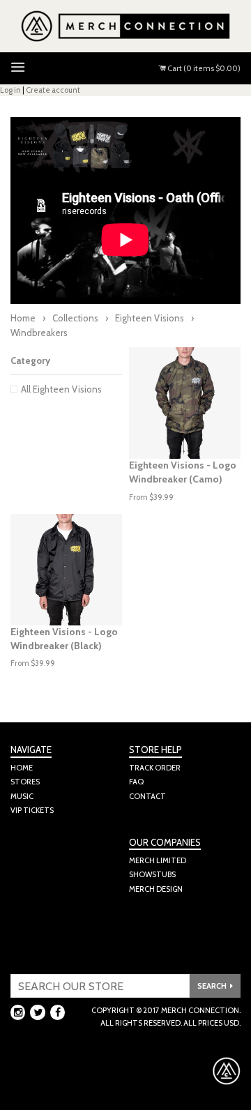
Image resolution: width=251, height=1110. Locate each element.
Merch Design (156, 889)
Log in (10, 90)
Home (23, 318)
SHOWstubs (152, 874)
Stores (25, 781)
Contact (147, 796)
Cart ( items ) (203, 68)
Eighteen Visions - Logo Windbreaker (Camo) (182, 472)
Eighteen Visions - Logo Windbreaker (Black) (64, 638)
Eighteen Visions (149, 318)
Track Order (155, 768)
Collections (75, 318)
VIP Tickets (32, 810)
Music (21, 796)
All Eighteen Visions (61, 389)
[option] (185, 403)
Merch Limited (157, 860)
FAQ (136, 781)
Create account (53, 90)
